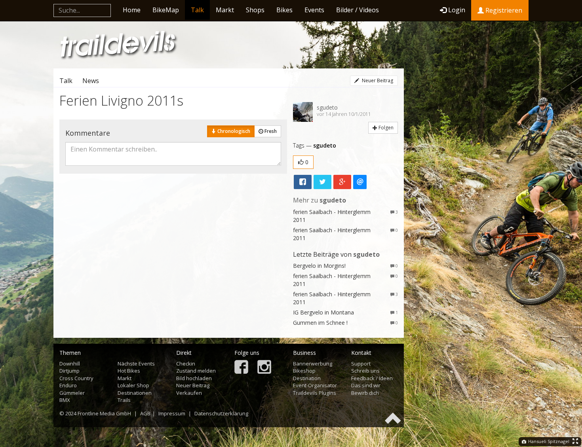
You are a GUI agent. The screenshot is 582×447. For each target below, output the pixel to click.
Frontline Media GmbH (104, 413)
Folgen (385, 127)
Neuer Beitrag (377, 80)
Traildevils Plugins (314, 392)
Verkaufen (189, 392)
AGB (145, 413)
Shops (255, 10)
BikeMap (165, 10)
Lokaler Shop (133, 385)
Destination (307, 378)
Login (456, 10)
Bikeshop (304, 370)
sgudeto (327, 107)
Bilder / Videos (357, 10)
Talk (197, 10)
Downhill (69, 363)
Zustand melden (196, 370)
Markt (225, 10)
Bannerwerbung (312, 363)
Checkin (185, 363)
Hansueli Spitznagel (548, 441)
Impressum (171, 413)
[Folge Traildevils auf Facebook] (241, 367)
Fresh (270, 131)
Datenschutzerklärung (221, 413)
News (90, 80)
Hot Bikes (129, 370)
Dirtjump (69, 370)
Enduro (68, 385)
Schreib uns (365, 370)
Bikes (284, 10)
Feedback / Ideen (372, 378)
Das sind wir (365, 385)
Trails (124, 399)
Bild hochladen (194, 378)
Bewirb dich (365, 392)
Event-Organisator (315, 385)
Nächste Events (136, 363)
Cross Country (76, 378)
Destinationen (135, 392)
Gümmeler (72, 392)
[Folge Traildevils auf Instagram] (264, 367)
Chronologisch (233, 131)
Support (361, 363)
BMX (64, 399)
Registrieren (503, 10)
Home (132, 10)
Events (314, 10)
